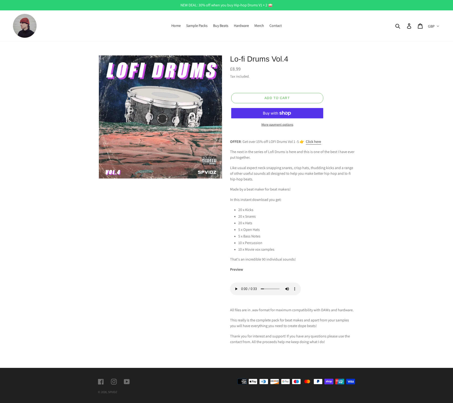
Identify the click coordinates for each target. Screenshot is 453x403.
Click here (313, 141)
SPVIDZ (112, 392)
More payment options (277, 124)
